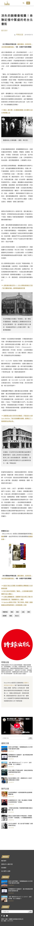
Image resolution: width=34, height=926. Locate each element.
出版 (23, 612)
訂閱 (30, 738)
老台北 (17, 616)
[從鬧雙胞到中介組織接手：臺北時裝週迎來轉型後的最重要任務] (4, 757)
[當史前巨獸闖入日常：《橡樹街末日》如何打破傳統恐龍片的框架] (4, 780)
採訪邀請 (3, 867)
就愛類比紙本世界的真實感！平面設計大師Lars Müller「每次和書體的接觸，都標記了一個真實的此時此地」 (17, 418)
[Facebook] (2, 915)
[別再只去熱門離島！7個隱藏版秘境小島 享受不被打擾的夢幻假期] (4, 749)
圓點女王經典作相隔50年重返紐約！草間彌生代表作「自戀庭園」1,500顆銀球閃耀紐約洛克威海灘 (20, 817)
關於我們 (3, 861)
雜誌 (12, 612)
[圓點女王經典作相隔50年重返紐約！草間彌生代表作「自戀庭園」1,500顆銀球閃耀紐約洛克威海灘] (4, 818)
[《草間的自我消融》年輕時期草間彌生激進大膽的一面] (4, 810)
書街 (28, 612)
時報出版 (19, 34)
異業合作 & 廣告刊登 (7, 864)
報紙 (11, 616)
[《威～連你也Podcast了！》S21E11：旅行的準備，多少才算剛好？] (4, 764)
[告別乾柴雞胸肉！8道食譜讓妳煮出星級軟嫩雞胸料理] (4, 794)
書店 (17, 612)
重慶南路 (5, 612)
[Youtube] (4, 915)
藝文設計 (4, 30)
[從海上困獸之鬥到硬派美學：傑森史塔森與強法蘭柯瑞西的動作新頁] (4, 772)
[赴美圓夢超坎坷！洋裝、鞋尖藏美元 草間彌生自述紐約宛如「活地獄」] (4, 802)
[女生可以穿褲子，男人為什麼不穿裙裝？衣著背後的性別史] (4, 825)
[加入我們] (7, 915)
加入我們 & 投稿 (5, 871)
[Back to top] (28, 920)
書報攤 (4, 616)
